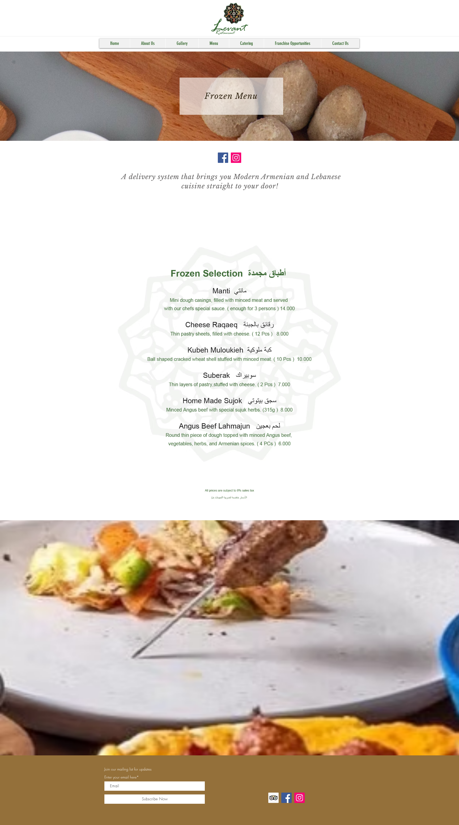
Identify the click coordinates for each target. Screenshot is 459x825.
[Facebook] (223, 158)
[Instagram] (236, 158)
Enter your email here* (121, 777)
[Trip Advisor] (273, 798)
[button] (147, 43)
